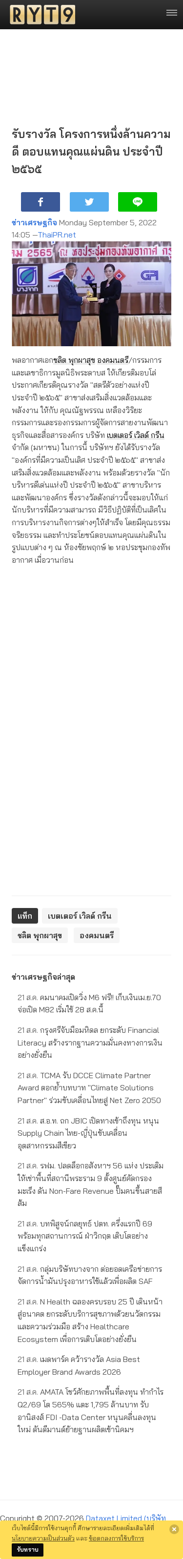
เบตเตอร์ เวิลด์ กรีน (135, 435)
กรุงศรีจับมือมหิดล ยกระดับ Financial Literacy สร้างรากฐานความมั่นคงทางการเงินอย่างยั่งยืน (90, 1042)
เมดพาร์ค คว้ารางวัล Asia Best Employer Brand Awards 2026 (79, 1365)
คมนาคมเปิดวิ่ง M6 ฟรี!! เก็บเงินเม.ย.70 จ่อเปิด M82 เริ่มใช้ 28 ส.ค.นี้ (89, 1003)
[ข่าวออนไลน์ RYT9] (39, 14)
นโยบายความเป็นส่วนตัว (43, 1538)
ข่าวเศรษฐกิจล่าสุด (43, 977)
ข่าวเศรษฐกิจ (34, 222)
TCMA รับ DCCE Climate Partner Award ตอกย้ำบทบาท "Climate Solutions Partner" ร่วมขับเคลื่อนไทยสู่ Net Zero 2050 (89, 1087)
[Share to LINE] (137, 202)
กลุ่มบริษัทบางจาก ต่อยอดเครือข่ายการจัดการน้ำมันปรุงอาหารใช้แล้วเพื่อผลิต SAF (90, 1275)
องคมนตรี (112, 360)
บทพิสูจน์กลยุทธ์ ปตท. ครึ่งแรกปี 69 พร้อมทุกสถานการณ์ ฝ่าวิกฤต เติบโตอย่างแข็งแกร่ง (85, 1236)
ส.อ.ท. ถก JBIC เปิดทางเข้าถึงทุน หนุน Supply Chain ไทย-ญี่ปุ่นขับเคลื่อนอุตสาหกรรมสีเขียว (88, 1133)
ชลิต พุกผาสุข (74, 360)
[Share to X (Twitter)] (89, 202)
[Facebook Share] (40, 202)
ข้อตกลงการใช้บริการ (116, 1538)
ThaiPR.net (57, 234)
